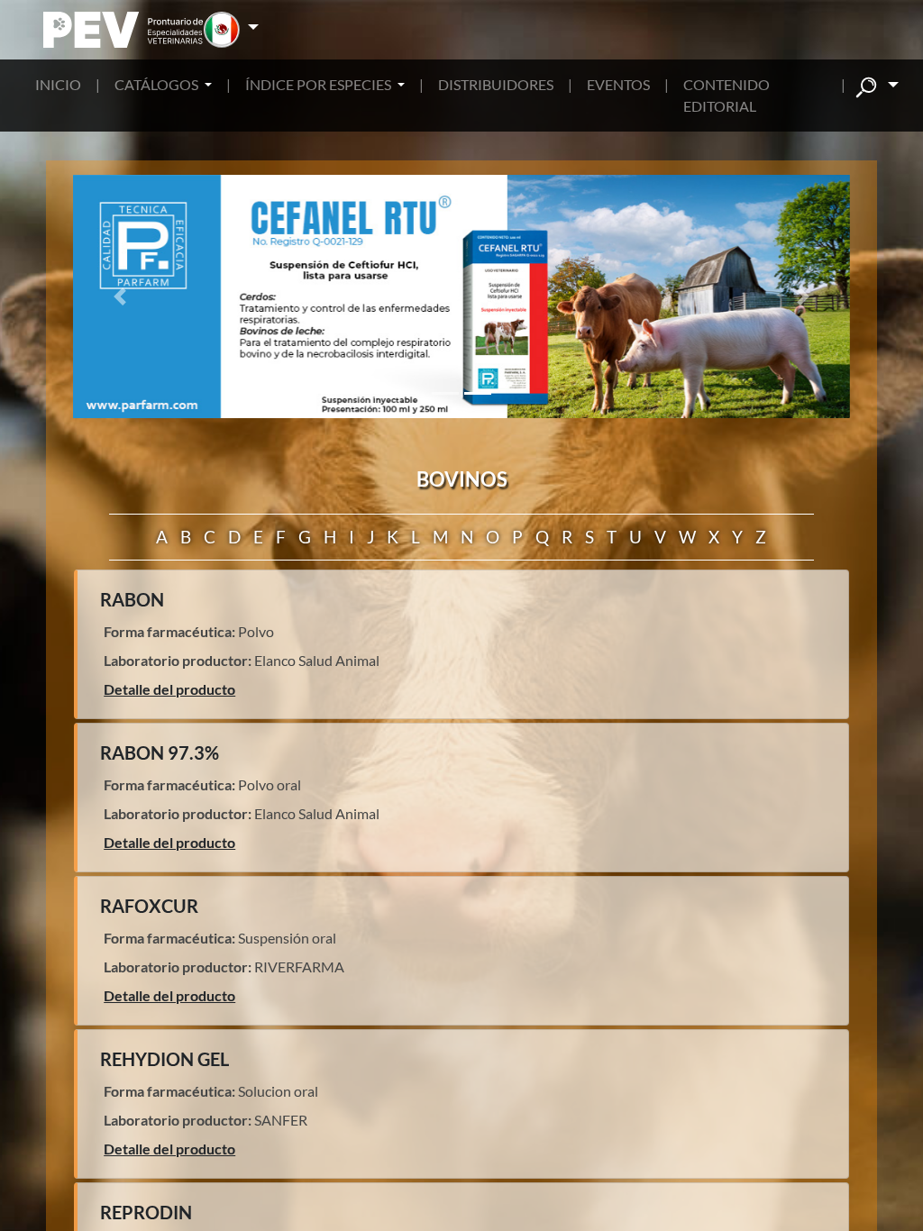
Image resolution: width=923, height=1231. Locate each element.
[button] (231, 29)
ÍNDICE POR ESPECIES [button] (319, 84)
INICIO (58, 84)
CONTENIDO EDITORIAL (726, 95)
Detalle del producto (169, 689)
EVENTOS (618, 84)
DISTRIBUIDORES (495, 84)
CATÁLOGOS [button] (157, 84)
